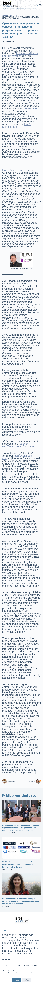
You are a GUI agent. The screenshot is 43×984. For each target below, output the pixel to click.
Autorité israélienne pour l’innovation (20, 54)
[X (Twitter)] (9, 959)
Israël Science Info (16, 125)
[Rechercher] (37, 5)
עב (11, 966)
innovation (31, 108)
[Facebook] (6, 959)
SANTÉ (34, 966)
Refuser (26, 980)
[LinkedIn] (3, 959)
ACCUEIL (17, 966)
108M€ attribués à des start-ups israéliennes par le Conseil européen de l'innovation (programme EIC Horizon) (19, 864)
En (7, 966)
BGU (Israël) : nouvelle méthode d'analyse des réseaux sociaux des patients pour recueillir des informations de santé (21, 901)
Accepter (16, 980)
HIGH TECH (26, 966)
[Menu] (40, 5)
